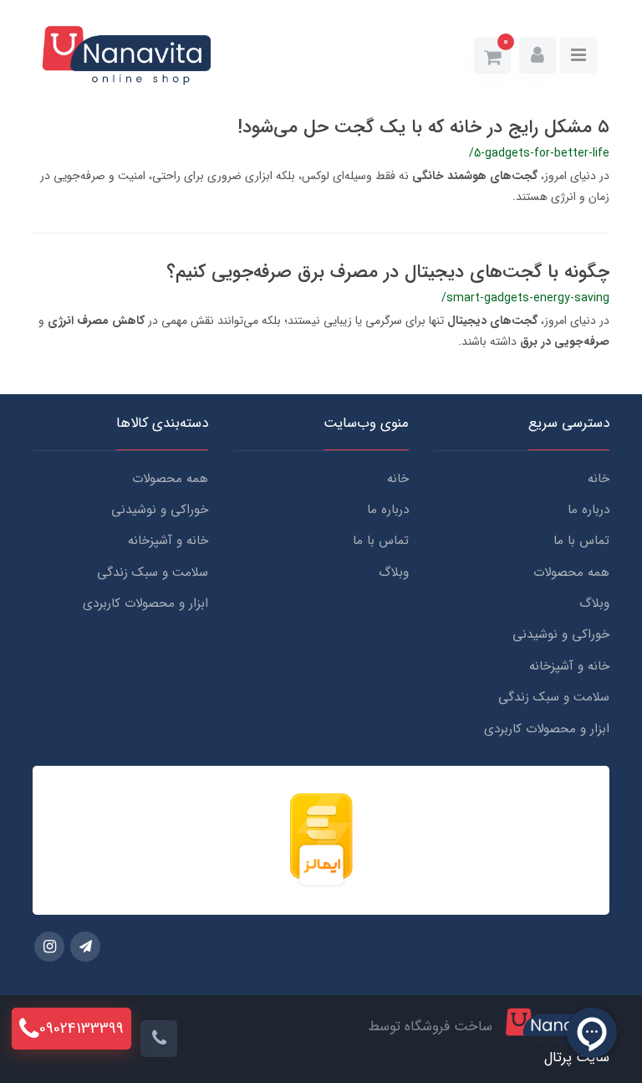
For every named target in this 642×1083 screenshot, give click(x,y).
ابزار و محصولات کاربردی (546, 729)
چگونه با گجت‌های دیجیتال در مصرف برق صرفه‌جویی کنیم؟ (387, 272)
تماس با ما (581, 541)
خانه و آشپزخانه (569, 666)
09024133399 (81, 1028)
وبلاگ (594, 603)
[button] (537, 55)
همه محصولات (571, 572)
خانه (598, 479)
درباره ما (588, 510)
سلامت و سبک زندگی (553, 697)
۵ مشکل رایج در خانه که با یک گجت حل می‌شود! (423, 127)
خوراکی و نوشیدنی (560, 634)
